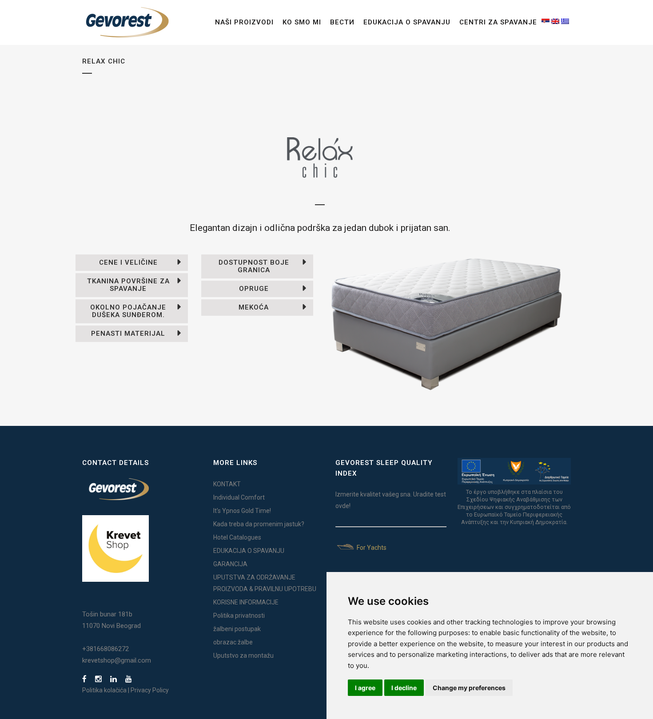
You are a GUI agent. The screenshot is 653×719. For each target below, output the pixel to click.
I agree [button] (365, 687)
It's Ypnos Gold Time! (242, 510)
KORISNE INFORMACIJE (246, 602)
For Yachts (370, 547)
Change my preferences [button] (469, 687)
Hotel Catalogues (237, 537)
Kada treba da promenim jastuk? (258, 524)
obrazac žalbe (233, 642)
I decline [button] (404, 687)
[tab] (132, 262)
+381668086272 (105, 649)
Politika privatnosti (239, 615)
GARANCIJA (230, 564)
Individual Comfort (239, 497)
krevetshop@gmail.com (116, 660)
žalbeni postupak (237, 628)
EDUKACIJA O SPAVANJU (248, 550)
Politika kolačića (104, 690)
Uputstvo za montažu (243, 655)
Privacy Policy (150, 690)
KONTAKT (227, 484)
